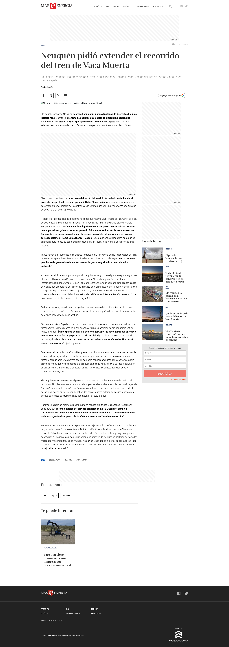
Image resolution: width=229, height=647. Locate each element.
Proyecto (169, 325)
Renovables (158, 6)
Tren (43, 45)
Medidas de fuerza (50, 548)
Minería (116, 6)
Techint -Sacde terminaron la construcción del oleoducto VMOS (175, 277)
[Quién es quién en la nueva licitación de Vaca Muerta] (152, 314)
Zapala (111, 121)
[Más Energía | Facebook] (181, 6)
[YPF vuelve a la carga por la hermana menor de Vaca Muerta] (152, 294)
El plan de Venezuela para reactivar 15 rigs (174, 258)
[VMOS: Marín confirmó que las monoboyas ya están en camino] (152, 332)
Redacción (48, 87)
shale (167, 307)
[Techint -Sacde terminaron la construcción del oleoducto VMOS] (152, 274)
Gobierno (113, 117)
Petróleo (98, 6)
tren (61, 121)
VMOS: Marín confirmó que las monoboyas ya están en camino (177, 335)
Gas (107, 6)
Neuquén (68, 460)
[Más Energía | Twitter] (186, 6)
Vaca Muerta (81, 460)
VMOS (167, 267)
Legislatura (54, 460)
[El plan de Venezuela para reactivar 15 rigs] (152, 255)
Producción (169, 249)
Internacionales (142, 6)
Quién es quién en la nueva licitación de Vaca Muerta (177, 316)
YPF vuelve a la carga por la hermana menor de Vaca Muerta (176, 297)
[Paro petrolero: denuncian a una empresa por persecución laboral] (58, 531)
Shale (167, 286)
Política (127, 6)
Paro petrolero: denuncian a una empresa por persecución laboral (57, 560)
